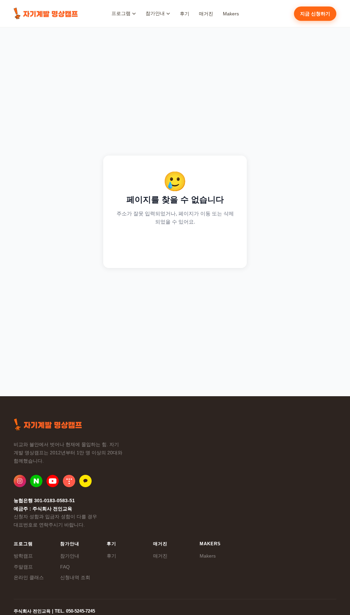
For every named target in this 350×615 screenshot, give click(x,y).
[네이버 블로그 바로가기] (36, 481)
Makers (231, 13)
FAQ (65, 567)
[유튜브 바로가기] (52, 481)
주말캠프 (23, 567)
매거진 (206, 13)
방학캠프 (23, 556)
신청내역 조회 (75, 577)
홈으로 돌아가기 (175, 244)
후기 (184, 13)
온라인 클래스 (29, 577)
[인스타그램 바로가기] (20, 481)
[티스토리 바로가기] (69, 481)
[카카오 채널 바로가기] (85, 481)
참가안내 (69, 556)
